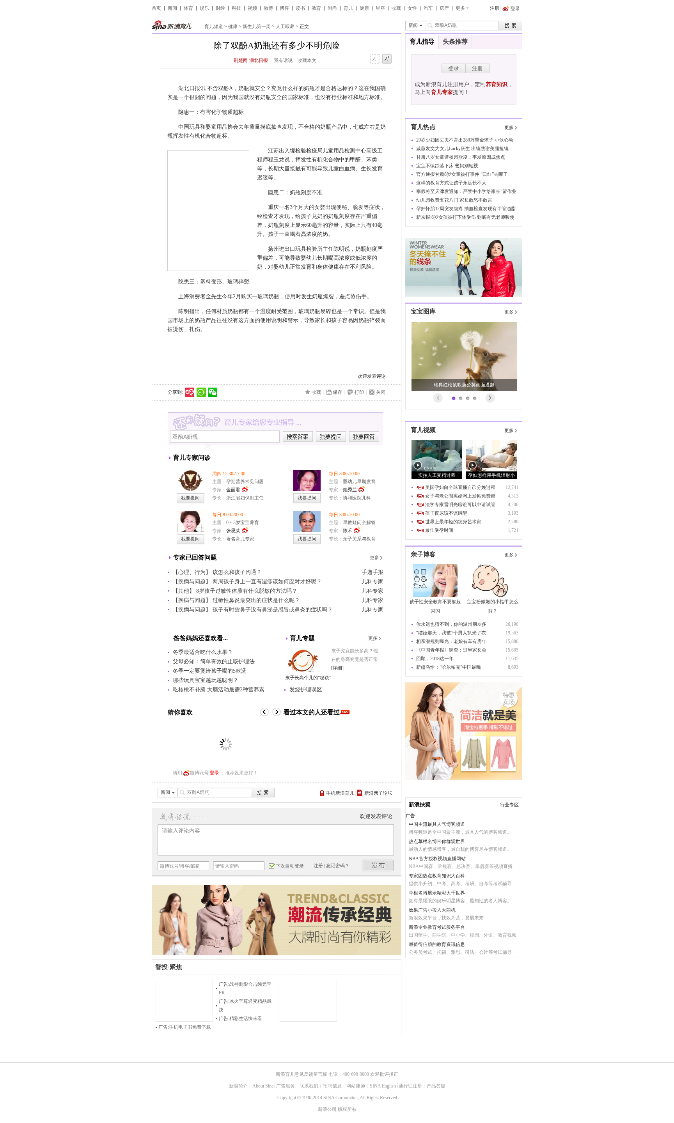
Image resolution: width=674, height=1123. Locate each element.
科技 (236, 8)
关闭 (380, 392)
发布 (378, 865)
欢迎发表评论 (372, 376)
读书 (300, 8)
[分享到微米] (190, 392)
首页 (156, 8)
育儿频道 (213, 26)
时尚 (332, 8)
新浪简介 (238, 1086)
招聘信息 (332, 1086)
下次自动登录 (290, 866)
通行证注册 (410, 1086)
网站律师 (355, 1086)
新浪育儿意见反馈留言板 (301, 1074)
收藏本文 (307, 60)
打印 (359, 392)
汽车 (428, 8)
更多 (460, 8)
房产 (444, 8)
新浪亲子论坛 (378, 793)
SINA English (383, 1086)
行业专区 (509, 805)
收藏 (396, 8)
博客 (284, 8)
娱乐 (204, 8)
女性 (412, 8)
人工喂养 (285, 26)
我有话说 (283, 60)
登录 (214, 773)
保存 (337, 392)
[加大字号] (387, 59)
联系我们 (309, 1086)
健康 (364, 8)
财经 (220, 8)
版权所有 (347, 1109)
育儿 (348, 8)
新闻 (172, 8)
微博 (268, 8)
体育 (188, 8)
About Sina (262, 1086)
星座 (380, 8)
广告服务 (285, 1086)
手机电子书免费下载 (190, 1027)
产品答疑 (436, 1086)
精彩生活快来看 (245, 1018)
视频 (252, 8)
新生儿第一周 (257, 26)
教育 (316, 8)
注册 (494, 8)
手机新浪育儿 (340, 793)
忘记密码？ (337, 865)
